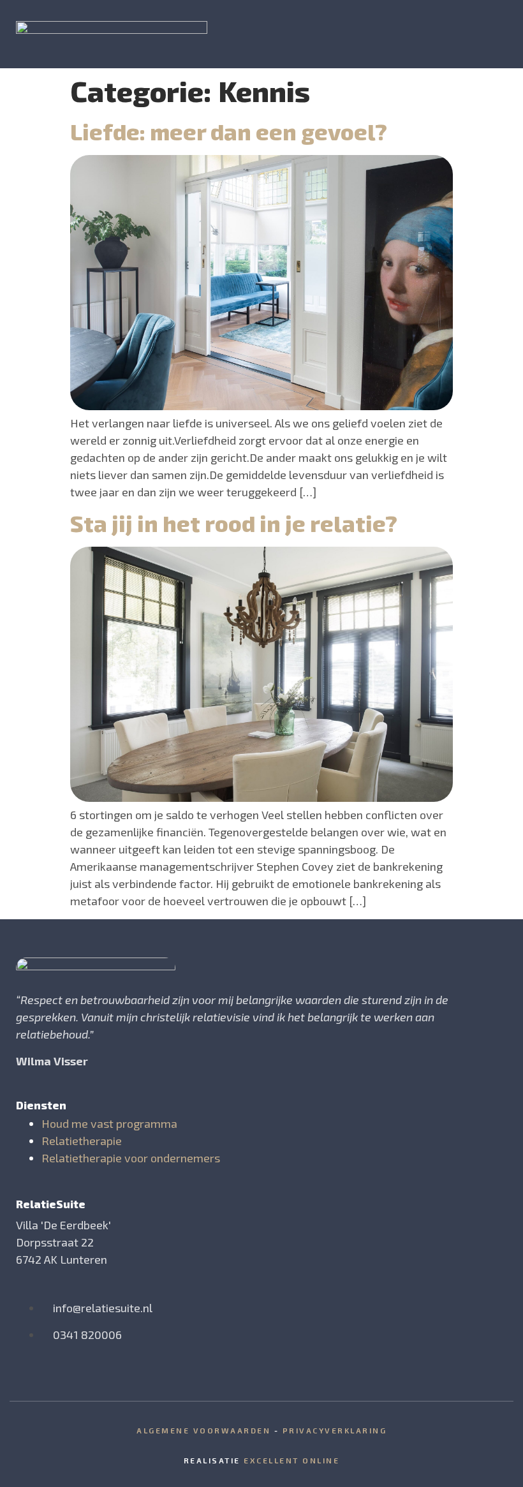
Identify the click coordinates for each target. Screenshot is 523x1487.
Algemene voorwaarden (203, 1430)
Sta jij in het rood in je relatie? (233, 523)
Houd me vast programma (109, 1123)
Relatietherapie (81, 1141)
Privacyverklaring (335, 1430)
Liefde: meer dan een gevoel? (228, 131)
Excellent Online (291, 1460)
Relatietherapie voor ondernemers (130, 1158)
